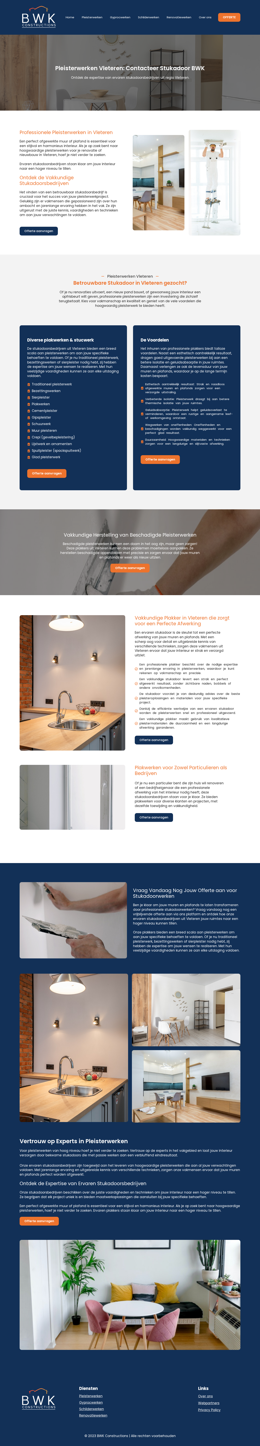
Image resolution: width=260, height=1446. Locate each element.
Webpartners (208, 1403)
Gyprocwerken (120, 17)
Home (70, 17)
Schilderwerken (148, 17)
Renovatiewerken (179, 17)
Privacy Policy (209, 1410)
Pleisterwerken (92, 17)
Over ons (205, 17)
